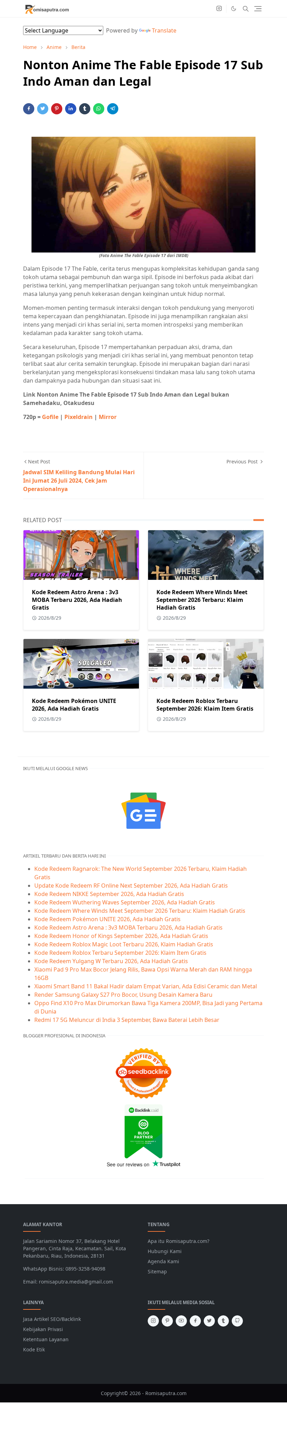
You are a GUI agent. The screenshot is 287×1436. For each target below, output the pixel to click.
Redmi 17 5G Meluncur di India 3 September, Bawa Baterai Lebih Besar (126, 1020)
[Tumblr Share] (84, 108)
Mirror (108, 417)
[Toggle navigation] (258, 9)
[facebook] (195, 1321)
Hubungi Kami (165, 1251)
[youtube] (181, 1321)
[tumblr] (223, 1321)
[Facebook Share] (28, 108)
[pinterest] (167, 1321)
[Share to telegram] (112, 108)
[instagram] (219, 9)
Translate (164, 30)
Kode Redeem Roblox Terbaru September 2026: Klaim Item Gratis (204, 704)
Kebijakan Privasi (43, 1329)
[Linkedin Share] (70, 108)
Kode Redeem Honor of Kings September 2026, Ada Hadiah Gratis (121, 936)
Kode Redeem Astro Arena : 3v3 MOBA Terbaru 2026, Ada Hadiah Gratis (77, 599)
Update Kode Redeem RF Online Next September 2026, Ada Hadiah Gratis (131, 885)
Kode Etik (34, 1349)
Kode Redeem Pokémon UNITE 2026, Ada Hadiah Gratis (74, 704)
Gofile (51, 417)
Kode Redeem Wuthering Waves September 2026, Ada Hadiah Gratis (124, 902)
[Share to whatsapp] (98, 108)
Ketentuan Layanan (46, 1339)
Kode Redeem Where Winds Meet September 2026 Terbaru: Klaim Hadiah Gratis (201, 599)
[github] (237, 1321)
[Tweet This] (42, 108)
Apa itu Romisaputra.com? (178, 1241)
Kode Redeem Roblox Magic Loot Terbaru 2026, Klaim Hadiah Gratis (123, 944)
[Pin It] (56, 108)
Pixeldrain (79, 417)
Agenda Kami (163, 1261)
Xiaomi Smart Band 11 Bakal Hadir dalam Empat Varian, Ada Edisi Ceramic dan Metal (145, 986)
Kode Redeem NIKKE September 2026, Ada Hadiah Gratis (109, 894)
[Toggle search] (245, 8)
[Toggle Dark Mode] (233, 8)
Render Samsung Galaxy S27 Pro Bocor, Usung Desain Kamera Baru (123, 994)
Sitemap (157, 1271)
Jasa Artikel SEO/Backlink (52, 1319)
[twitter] (209, 1321)
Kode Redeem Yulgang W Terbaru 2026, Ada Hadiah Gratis (111, 961)
